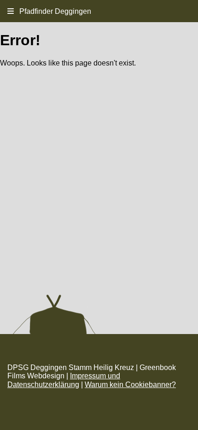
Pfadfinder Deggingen (52, 11)
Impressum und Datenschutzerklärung (63, 380)
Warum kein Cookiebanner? (130, 384)
